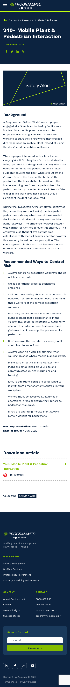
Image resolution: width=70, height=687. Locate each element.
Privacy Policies (28, 682)
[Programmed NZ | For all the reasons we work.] (24, 5)
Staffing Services (12, 569)
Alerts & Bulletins (47, 20)
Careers (7, 604)
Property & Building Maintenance (21, 580)
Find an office (43, 604)
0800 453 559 (43, 599)
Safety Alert (27, 496)
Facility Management (14, 563)
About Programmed (14, 599)
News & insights (12, 610)
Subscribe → (35, 648)
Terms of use (10, 682)
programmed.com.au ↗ (49, 616)
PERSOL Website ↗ (46, 610)
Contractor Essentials (21, 20)
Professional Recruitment (17, 574)
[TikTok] (24, 666)
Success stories (11, 616)
